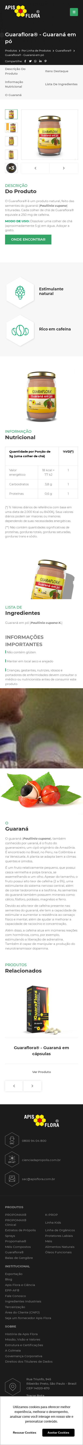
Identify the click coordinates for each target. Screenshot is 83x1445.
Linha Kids (53, 1222)
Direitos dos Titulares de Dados (29, 1361)
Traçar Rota (35, 1395)
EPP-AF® (12, 1290)
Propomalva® (15, 1241)
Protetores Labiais (59, 1236)
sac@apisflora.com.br (38, 1179)
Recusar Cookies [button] (24, 1432)
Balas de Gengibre (19, 1258)
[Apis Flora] (22, 12)
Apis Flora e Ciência (20, 1285)
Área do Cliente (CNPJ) (22, 1312)
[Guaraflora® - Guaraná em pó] (49, 135)
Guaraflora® (63, 50)
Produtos (11, 50)
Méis (48, 1241)
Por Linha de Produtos (36, 50)
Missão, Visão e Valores (22, 1339)
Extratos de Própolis (20, 1230)
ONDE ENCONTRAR (28, 239)
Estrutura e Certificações (24, 1345)
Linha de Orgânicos (60, 1230)
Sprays (10, 1236)
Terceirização (15, 1307)
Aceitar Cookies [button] (58, 1432)
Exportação (14, 1274)
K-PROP (51, 1215)
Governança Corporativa (23, 1356)
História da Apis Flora (21, 1334)
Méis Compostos (18, 1247)
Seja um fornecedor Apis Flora (28, 1318)
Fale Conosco (15, 1296)
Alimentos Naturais (60, 1247)
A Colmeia (13, 1350)
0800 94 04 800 (34, 1141)
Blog (8, 1279)
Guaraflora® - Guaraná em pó (24, 55)
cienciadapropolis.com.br (41, 1160)
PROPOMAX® (15, 1215)
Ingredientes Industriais (23, 1301)
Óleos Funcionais (58, 1252)
